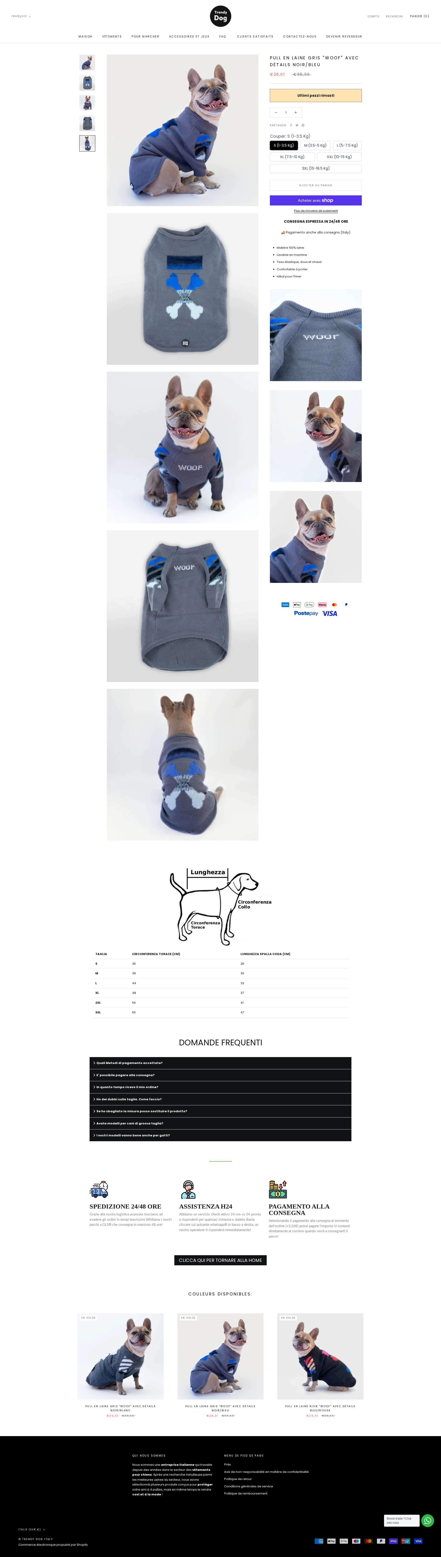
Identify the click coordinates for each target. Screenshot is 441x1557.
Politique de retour (238, 1479)
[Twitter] (297, 125)
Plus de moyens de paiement (316, 210)
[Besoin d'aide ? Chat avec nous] (427, 1520)
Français (19, 16)
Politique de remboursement (245, 1493)
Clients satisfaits (255, 36)
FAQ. (223, 36)
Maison (85, 36)
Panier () (420, 16)
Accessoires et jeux (189, 36)
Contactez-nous (300, 36)
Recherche (394, 16)
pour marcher (145, 36)
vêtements (112, 36)
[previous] (14, 1360)
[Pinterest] (303, 125)
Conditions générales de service (248, 1486)
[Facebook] (291, 125)
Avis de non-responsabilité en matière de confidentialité (266, 1472)
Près (227, 1464)
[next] (426, 1360)
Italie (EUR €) (29, 1529)
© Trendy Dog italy (35, 1539)
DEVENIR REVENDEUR (344, 36)
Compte (373, 16)
